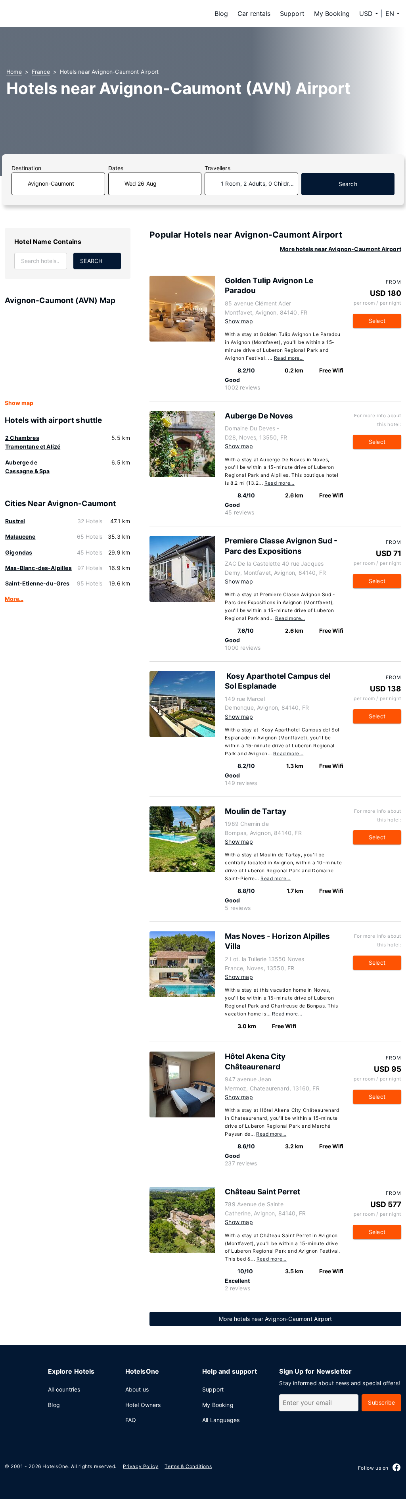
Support (292, 13)
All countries (64, 1389)
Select (377, 320)
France (41, 71)
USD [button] (366, 13)
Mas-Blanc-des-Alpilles (38, 567)
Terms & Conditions (188, 1466)
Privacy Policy (140, 1466)
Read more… (289, 358)
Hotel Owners (143, 1404)
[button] (392, 13)
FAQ (130, 1419)
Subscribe (381, 1402)
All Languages (220, 1419)
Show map (19, 402)
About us (137, 1389)
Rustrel (15, 521)
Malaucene (20, 536)
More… (14, 598)
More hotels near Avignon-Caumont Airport (340, 249)
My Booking (332, 13)
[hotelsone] (56, 13)
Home (14, 71)
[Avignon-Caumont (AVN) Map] (67, 352)
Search (348, 183)
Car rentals (253, 13)
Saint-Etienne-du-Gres (37, 583)
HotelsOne (55, 1466)
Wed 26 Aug (140, 183)
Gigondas (18, 552)
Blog (221, 13)
